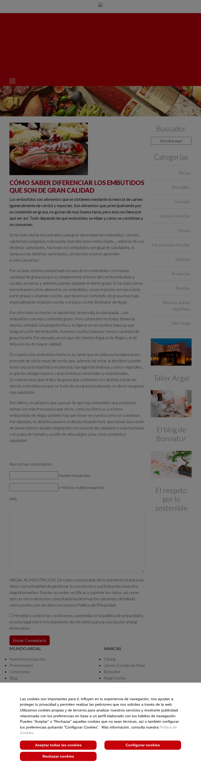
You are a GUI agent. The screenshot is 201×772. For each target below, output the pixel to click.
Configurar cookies (143, 745)
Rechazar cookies (58, 756)
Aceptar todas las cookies (58, 745)
